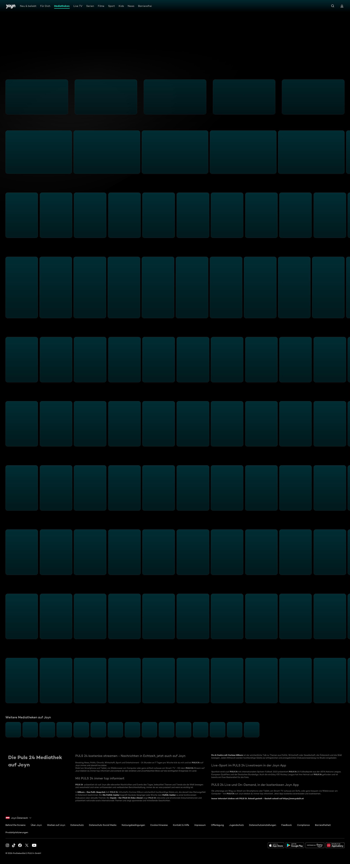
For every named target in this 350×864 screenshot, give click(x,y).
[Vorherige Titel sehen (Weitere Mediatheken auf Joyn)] (3, 730)
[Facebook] (20, 845)
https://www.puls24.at (293, 798)
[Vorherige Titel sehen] (3, 97)
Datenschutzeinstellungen (262, 825)
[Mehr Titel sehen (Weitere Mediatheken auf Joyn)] (346, 730)
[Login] (342, 6)
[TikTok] (13, 845)
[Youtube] (34, 845)
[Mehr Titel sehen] (346, 97)
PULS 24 (196, 762)
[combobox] (18, 818)
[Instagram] (7, 845)
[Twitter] (27, 845)
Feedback (286, 825)
